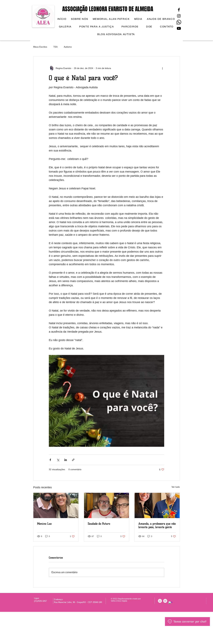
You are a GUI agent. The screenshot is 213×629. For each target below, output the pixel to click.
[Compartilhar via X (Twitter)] (57, 459)
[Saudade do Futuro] (106, 505)
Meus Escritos (40, 47)
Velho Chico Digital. (119, 601)
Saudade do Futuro (99, 523)
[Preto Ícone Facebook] (179, 9)
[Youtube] (179, 28)
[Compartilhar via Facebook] (50, 459)
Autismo (68, 47)
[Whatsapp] (179, 22)
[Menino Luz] (55, 505)
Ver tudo (176, 487)
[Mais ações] (162, 68)
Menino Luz (44, 523)
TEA (55, 47)
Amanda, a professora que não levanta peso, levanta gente (157, 525)
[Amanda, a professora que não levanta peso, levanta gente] (157, 505)
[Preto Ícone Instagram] (179, 16)
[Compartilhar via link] (73, 459)
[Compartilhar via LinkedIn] (65, 459)
